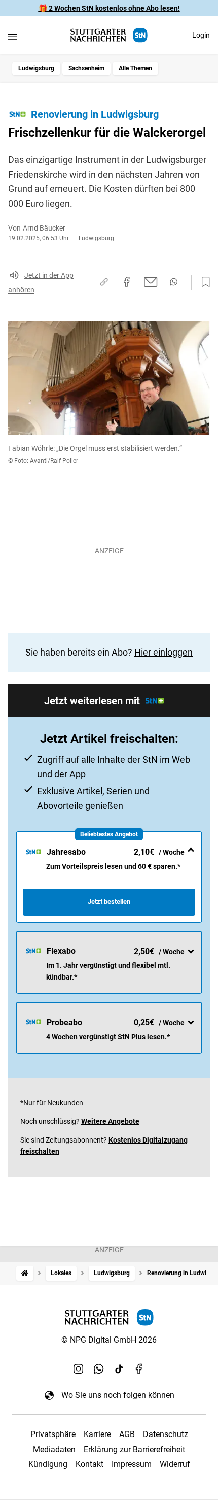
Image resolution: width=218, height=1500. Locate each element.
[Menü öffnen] (12, 36)
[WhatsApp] (99, 1368)
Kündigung (47, 1464)
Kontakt (89, 1464)
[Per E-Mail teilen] (151, 282)
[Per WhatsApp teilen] (174, 282)
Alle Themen (135, 68)
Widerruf (175, 1464)
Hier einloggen (163, 652)
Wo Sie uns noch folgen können (117, 1395)
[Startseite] (24, 1273)
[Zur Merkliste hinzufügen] (203, 282)
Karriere (97, 1434)
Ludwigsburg (36, 68)
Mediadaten (54, 1449)
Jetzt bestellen (109, 901)
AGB (127, 1434)
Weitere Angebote (110, 1121)
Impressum (132, 1464)
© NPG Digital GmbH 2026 (109, 1340)
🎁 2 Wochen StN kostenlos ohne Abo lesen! (109, 8)
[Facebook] (139, 1368)
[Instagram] (78, 1368)
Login (201, 35)
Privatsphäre (53, 1434)
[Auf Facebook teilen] (127, 282)
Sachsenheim (86, 68)
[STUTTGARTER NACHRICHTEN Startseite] (109, 35)
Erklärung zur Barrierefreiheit (134, 1449)
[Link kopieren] (104, 282)
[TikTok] (119, 1368)
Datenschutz (165, 1434)
